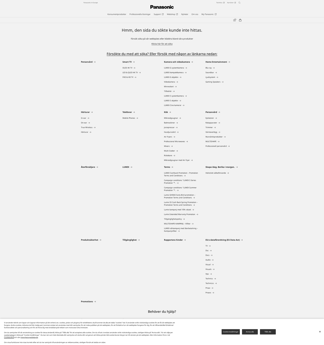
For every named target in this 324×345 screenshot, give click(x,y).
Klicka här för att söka (162, 43)
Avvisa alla (250, 332)
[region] (162, 332)
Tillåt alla (268, 332)
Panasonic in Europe (91, 3)
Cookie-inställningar (230, 332)
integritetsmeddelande (29, 337)
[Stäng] (320, 331)
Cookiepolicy (9, 337)
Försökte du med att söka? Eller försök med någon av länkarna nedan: (162, 53)
